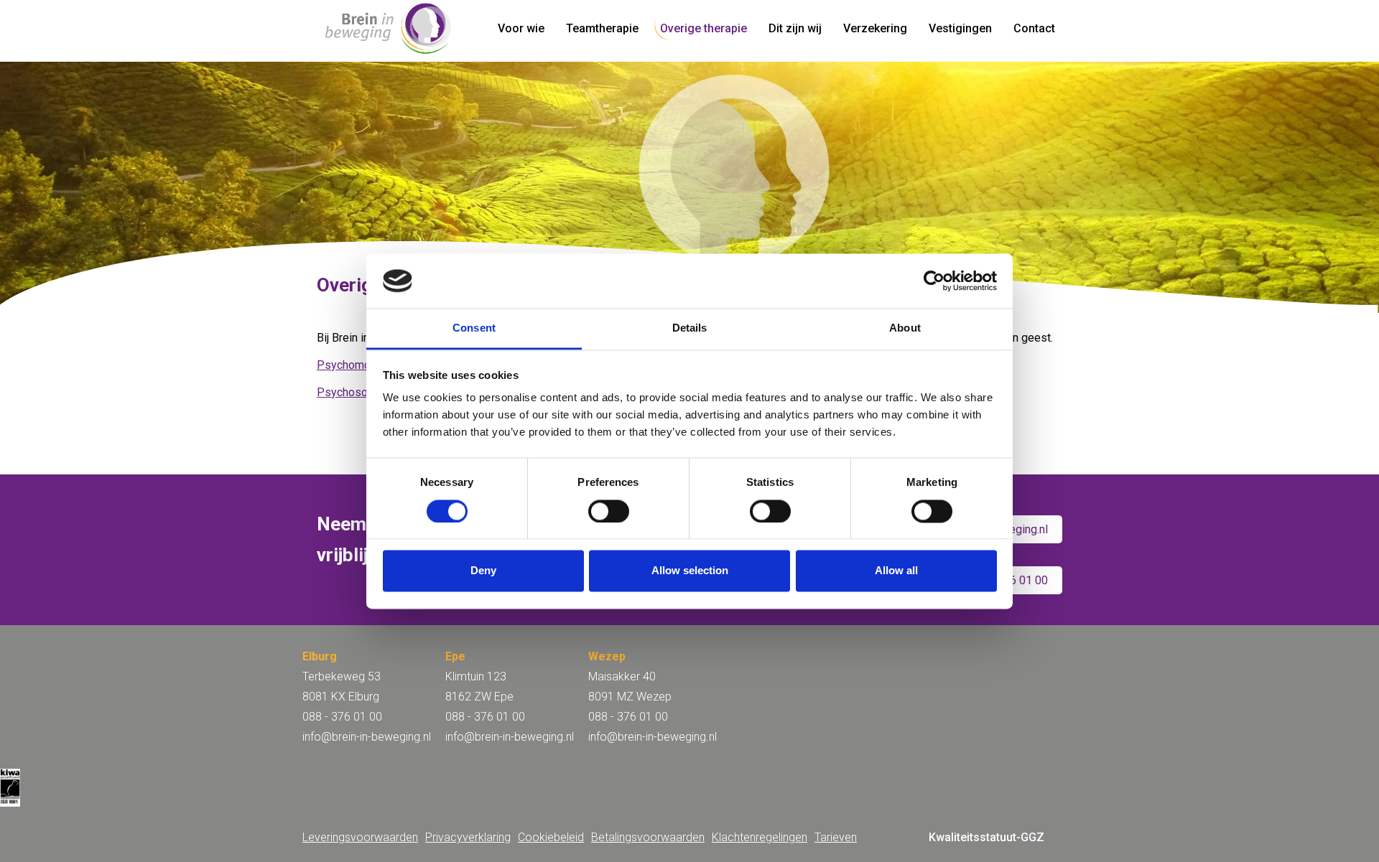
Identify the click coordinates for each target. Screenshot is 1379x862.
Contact (1034, 28)
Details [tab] (689, 328)
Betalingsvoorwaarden (648, 837)
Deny (483, 571)
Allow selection (689, 571)
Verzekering (875, 28)
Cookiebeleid (551, 837)
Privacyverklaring (468, 837)
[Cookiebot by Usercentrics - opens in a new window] (934, 280)
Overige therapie (703, 28)
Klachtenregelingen (759, 837)
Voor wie (521, 28)
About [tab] (905, 328)
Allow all (896, 571)
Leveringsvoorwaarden (360, 837)
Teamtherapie (602, 28)
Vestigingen (960, 28)
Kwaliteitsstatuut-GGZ (986, 837)
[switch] (608, 511)
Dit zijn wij (795, 28)
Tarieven (835, 837)
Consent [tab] (474, 328)
